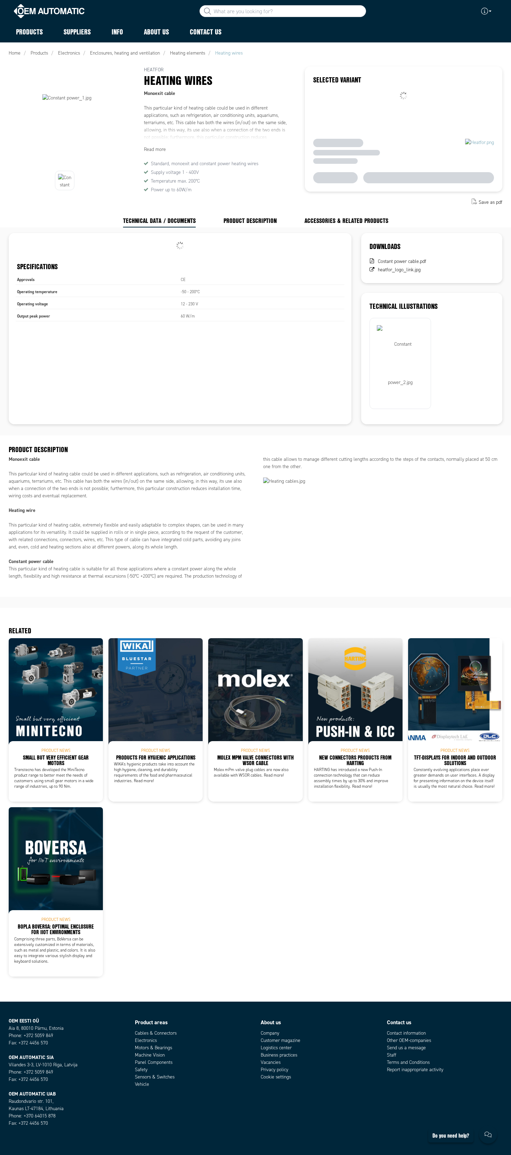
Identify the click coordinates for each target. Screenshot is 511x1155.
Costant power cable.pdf (402, 261)
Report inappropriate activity (415, 1070)
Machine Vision (150, 1055)
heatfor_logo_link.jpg (399, 270)
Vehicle (142, 1084)
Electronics (146, 1040)
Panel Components (153, 1062)
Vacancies (271, 1062)
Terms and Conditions (408, 1062)
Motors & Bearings (153, 1048)
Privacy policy (274, 1070)
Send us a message (406, 1048)
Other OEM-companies (409, 1040)
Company (270, 1033)
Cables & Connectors (156, 1033)
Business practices (279, 1055)
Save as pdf (490, 202)
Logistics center (276, 1048)
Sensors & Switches (155, 1077)
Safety (141, 1070)
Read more (155, 149)
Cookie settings (276, 1077)
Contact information (406, 1033)
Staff (391, 1055)
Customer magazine (280, 1040)
